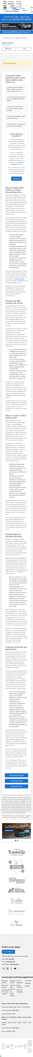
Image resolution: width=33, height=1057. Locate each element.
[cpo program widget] (16, 866)
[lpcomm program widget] (16, 901)
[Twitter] (28, 3)
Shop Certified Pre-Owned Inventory (6, 992)
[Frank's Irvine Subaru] (11, 8)
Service (13, 977)
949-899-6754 (4, 4)
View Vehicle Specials (16, 775)
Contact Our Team (16, 786)
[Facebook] (23, 3)
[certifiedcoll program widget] (16, 912)
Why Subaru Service (12, 993)
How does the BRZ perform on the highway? (16, 117)
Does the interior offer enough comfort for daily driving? (15, 108)
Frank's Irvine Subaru (3, 1046)
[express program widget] (16, 881)
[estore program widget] (16, 890)
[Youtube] (30, 3)
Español (27, 986)
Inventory (6, 977)
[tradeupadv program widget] (16, 852)
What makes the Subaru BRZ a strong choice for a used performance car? (15, 89)
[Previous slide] (15, 840)
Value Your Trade (16, 781)
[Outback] (16, 831)
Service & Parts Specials (12, 987)
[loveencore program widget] (16, 923)
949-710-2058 (10, 959)
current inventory (20, 278)
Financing (20, 977)
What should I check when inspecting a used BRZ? (16, 125)
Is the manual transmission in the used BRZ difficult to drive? (16, 99)
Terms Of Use (12, 1046)
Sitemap (16, 1046)
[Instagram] (25, 3)
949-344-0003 (14, 964)
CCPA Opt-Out (25, 1046)
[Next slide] (17, 840)
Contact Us (16, 178)
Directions (28, 983)
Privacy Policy (8, 1046)
